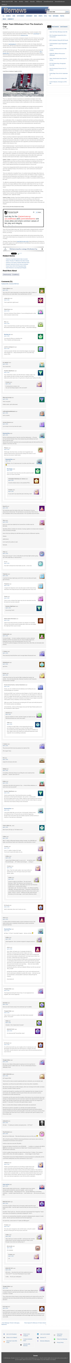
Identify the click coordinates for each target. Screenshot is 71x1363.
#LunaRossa (15, 274)
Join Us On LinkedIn (45, 1334)
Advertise (21, 1)
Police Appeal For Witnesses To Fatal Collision (35, 1323)
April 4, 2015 (6, 348)
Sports (40, 16)
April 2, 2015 (5, 290)
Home (16, 1)
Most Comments (55, 26)
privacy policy (63, 1358)
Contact (26, 1)
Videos (4, 19)
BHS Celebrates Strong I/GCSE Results (59, 40)
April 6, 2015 (9, 1030)
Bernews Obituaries (45, 1341)
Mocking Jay (7, 334)
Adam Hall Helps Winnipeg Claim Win (58, 32)
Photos (62, 16)
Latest (49, 26)
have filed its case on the (23, 241)
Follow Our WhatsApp (62, 1339)
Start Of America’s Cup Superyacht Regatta (16, 267)
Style (45, 16)
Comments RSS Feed (14, 283)
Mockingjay (10, 469)
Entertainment (20, 16)
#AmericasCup (7, 274)
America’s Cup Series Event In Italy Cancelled (17, 259)
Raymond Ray (6, 433)
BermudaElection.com (60, 1)
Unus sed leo (6, 1184)
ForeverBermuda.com (48, 1)
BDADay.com (39, 1)
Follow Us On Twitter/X (11, 1337)
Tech (50, 16)
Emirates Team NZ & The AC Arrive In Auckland (17, 264)
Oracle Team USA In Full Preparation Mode (16, 266)
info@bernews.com (35, 1358)
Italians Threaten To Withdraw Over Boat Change (17, 260)
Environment (29, 16)
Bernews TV (43, 1337)
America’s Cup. (24, 35)
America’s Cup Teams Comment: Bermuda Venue (17, 262)
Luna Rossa (36, 33)
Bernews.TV (4, 4)
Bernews (35, 1355)
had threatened (12, 44)
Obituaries (55, 16)
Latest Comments (63, 26)
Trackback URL (4, 283)
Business (8, 16)
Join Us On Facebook (11, 1334)
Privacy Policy (60, 1342)
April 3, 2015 (8, 383)
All (3, 16)
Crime (13, 16)
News (35, 16)
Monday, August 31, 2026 (7, 1)
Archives (50, 28)
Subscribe (32, 1)
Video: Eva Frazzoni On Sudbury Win (58, 78)
